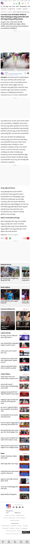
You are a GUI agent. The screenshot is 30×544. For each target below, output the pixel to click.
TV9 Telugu (19, 526)
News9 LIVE (13, 531)
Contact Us (7, 515)
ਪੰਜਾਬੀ (25, 1)
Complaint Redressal (14, 520)
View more (25, 333)
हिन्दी (5, 1)
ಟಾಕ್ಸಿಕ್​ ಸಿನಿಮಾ (12, 9)
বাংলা (22, 1)
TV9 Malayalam (23, 528)
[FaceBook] (13, 507)
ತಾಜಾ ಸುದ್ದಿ (5, 6)
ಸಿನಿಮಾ (13, 6)
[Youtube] (6, 238)
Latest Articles (6, 333)
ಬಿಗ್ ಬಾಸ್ (4, 9)
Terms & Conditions (20, 518)
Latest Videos (5, 374)
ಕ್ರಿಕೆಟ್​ (17, 6)
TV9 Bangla (25, 526)
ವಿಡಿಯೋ (19, 9)
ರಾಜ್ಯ (10, 6)
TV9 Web (6, 72)
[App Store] (19, 513)
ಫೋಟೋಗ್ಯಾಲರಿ (23, 6)
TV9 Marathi (13, 526)
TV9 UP (8, 531)
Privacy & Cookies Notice (9, 518)
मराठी (14, 1)
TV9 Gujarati (5, 528)
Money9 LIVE (20, 531)
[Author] (2, 73)
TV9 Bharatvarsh (5, 526)
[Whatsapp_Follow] (10, 238)
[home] (1, 6)
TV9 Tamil (17, 528)
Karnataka (9, 12)
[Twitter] (16, 507)
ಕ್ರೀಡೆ (29, 6)
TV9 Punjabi (11, 528)
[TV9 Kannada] (2, 3)
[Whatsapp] (19, 3)
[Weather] (14, 3)
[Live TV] (22, 3)
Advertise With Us (20, 515)
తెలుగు (10, 1)
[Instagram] (19, 507)
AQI (16, 4)
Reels (2, 453)
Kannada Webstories (8, 309)
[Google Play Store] (10, 512)
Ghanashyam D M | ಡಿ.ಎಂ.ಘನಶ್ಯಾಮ (15, 74)
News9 (2, 1)
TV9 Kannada (3, 12)
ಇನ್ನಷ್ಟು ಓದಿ (25, 309)
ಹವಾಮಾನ (25, 9)
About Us (13, 515)
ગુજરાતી (18, 1)
